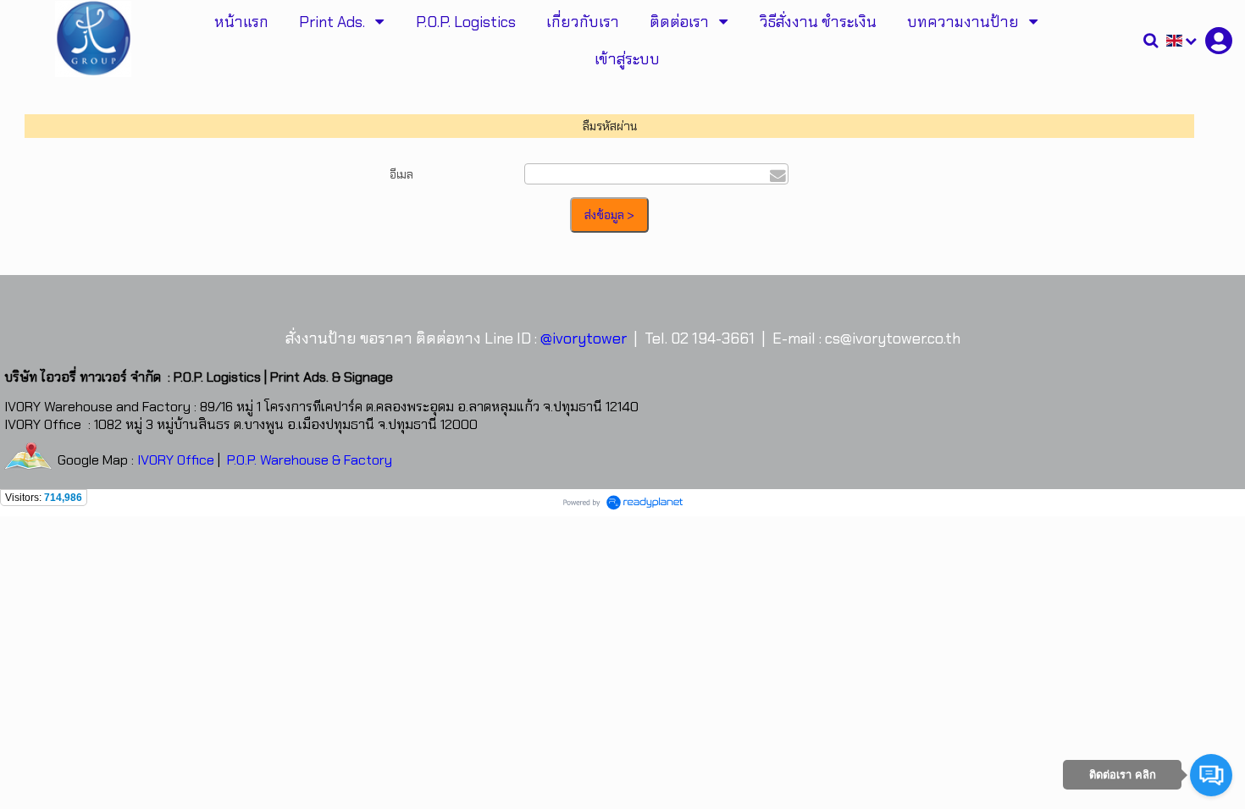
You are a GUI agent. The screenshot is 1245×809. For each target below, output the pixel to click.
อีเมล (401, 174)
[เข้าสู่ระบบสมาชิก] (1218, 40)
